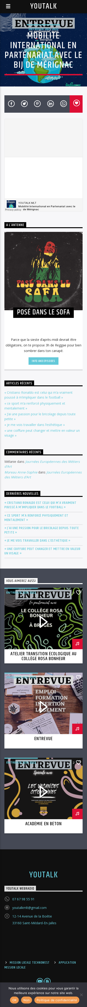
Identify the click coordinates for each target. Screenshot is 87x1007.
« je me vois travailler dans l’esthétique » (34, 424)
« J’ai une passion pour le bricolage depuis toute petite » (41, 530)
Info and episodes (43, 361)
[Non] (81, 994)
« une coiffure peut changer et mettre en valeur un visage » (42, 551)
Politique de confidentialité (57, 1000)
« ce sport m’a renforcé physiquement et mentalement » (36, 517)
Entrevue (43, 738)
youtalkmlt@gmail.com (29, 907)
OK (14, 1000)
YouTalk (43, 6)
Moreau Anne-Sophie (20, 472)
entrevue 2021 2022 (43, 29)
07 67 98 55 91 (23, 899)
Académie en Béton (43, 824)
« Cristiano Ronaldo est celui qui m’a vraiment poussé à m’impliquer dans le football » (40, 505)
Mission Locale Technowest (30, 962)
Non (26, 1000)
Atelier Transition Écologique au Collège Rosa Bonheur (43, 656)
